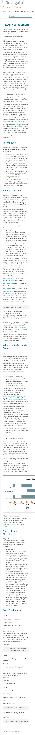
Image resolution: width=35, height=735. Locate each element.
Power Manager (16, 125)
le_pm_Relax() (7, 288)
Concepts (16, 11)
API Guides (24, 11)
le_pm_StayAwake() (9, 283)
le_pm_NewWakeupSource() (11, 278)
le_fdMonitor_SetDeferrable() (12, 396)
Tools (33, 11)
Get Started (6, 11)
